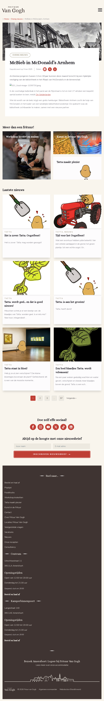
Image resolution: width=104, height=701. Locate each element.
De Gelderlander (43, 94)
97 (61, 398)
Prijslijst (8, 487)
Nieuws (7, 537)
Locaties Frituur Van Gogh (16, 522)
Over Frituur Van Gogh (14, 517)
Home (6, 19)
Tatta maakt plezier (13, 502)
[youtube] (48, 427)
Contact (8, 512)
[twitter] (56, 427)
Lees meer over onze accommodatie (52, 665)
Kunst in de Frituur (12, 507)
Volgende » (71, 398)
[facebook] (33, 427)
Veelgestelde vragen (13, 527)
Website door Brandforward (70, 689)
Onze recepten (11, 542)
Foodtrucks (9, 492)
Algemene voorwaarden (48, 689)
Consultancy (10, 547)
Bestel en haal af (12, 482)
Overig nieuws (17, 19)
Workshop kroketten (13, 497)
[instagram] (41, 427)
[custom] (63, 427)
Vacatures (8, 532)
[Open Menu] (100, 10)
